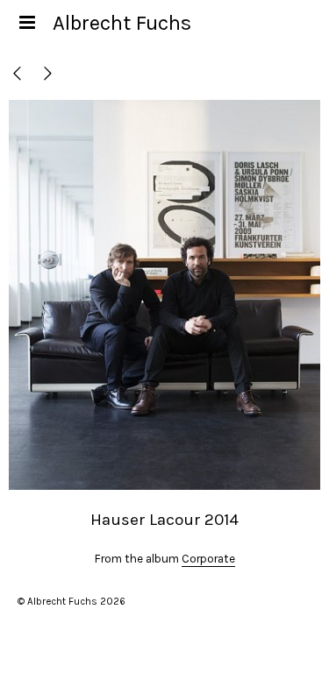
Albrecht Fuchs (122, 23)
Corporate (208, 558)
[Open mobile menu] (26, 23)
